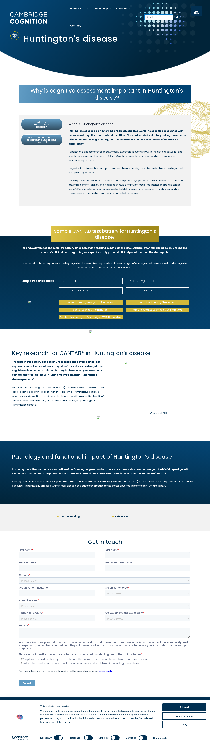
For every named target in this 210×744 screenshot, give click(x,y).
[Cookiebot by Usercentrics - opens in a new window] (19, 738)
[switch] (88, 737)
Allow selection (184, 716)
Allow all (184, 707)
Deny (184, 724)
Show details (160, 738)
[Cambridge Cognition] (28, 17)
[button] (86, 8)
